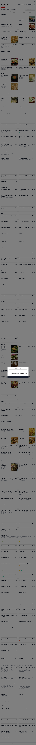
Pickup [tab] (18, 370)
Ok (18, 376)
